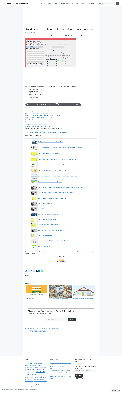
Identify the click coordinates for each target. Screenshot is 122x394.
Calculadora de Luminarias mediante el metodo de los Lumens (55, 192)
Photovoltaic (36, 381)
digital (30, 369)
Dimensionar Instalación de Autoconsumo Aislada (38, 121)
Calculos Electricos (29, 298)
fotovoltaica (38, 377)
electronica (41, 369)
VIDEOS (82, 3)
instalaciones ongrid (36, 379)
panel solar (31, 381)
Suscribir (78, 375)
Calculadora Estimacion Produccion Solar (35, 332)
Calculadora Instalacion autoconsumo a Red (50, 153)
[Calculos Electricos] (36, 291)
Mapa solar (41, 379)
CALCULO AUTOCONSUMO (41, 328)
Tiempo (32, 386)
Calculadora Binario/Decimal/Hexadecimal (50, 214)
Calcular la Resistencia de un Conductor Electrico (52, 198)
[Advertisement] (61, 18)
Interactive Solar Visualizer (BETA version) (60, 372)
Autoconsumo (33, 363)
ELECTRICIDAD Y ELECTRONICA (62, 3)
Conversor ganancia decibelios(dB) (48, 224)
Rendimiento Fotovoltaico (32, 330)
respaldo (28, 382)
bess (46, 363)
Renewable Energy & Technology (15, 3)
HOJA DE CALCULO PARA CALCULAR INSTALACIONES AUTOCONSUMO (44, 115)
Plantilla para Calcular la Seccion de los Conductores (38, 117)
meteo (44, 379)
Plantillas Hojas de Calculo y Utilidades (60, 370)
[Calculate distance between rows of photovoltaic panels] (84, 291)
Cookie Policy (26, 391)
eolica (26, 377)
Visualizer (35, 386)
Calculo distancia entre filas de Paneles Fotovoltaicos (53, 240)
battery (43, 363)
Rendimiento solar (42, 330)
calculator (32, 365)
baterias (40, 363)
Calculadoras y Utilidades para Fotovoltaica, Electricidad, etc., (41, 111)
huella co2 (45, 377)
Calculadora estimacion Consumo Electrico (50, 182)
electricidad (35, 369)
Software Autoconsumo (30, 384)
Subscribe (72, 319)
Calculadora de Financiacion (46, 203)
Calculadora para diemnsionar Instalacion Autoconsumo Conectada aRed (58, 176)
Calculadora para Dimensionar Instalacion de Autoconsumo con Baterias (58, 159)
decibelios (27, 369)
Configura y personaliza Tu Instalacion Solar (50, 142)
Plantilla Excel (41, 381)
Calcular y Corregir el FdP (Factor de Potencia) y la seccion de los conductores (60, 187)
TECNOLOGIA (75, 3)
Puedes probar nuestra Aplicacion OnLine (69, 104)
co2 (38, 367)
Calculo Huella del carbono (45, 246)
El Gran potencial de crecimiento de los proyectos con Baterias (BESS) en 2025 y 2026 (60, 376)
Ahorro (26, 363)
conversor (44, 367)
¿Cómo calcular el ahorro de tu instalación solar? (59, 298)
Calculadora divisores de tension (47, 219)
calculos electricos (31, 367)
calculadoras (28, 365)
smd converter (41, 382)
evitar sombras (30, 377)
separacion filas (34, 382)
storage (29, 386)
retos (31, 382)
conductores (41, 367)
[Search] (117, 3)
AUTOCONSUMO (30, 328)
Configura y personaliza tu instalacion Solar (36, 124)
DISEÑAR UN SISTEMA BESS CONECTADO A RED (38, 126)
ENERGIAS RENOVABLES (45, 3)
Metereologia (27, 381)
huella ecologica (28, 379)
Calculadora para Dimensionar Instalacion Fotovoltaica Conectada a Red (58, 164)
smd (38, 382)
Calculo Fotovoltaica (39, 365)
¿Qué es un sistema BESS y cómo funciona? (36, 113)
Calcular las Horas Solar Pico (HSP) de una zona (52, 170)
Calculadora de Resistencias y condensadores (51, 230)
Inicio (36, 3)
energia (27, 372)
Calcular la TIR (42, 208)
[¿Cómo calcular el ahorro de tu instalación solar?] (60, 291)
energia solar (33, 371)
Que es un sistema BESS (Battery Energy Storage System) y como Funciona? (60, 147)
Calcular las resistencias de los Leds (48, 235)
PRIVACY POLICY (29, 119)
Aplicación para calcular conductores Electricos (37, 331)
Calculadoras (91, 3)
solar (37, 385)
